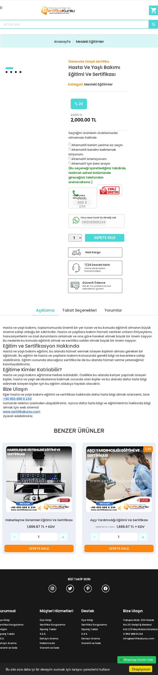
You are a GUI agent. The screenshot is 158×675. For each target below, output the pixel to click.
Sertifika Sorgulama (52, 624)
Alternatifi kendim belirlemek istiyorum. (92, 152)
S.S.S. (43, 634)
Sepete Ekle (104, 237)
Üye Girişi (45, 620)
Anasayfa (62, 41)
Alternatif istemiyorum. (89, 159)
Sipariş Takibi (48, 629)
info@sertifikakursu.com (138, 638)
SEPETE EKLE (39, 548)
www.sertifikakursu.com (21, 411)
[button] (9, 68)
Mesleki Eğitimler (90, 41)
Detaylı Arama (49, 638)
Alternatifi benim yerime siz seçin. (97, 145)
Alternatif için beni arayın (90, 163)
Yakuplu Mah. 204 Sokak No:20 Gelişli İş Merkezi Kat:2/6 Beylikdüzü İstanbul (140, 624)
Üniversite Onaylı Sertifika (88, 61)
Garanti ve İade (49, 648)
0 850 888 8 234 (133, 634)
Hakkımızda (47, 643)
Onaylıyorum (141, 669)
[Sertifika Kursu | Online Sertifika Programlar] (79, 10)
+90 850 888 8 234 (17, 399)
